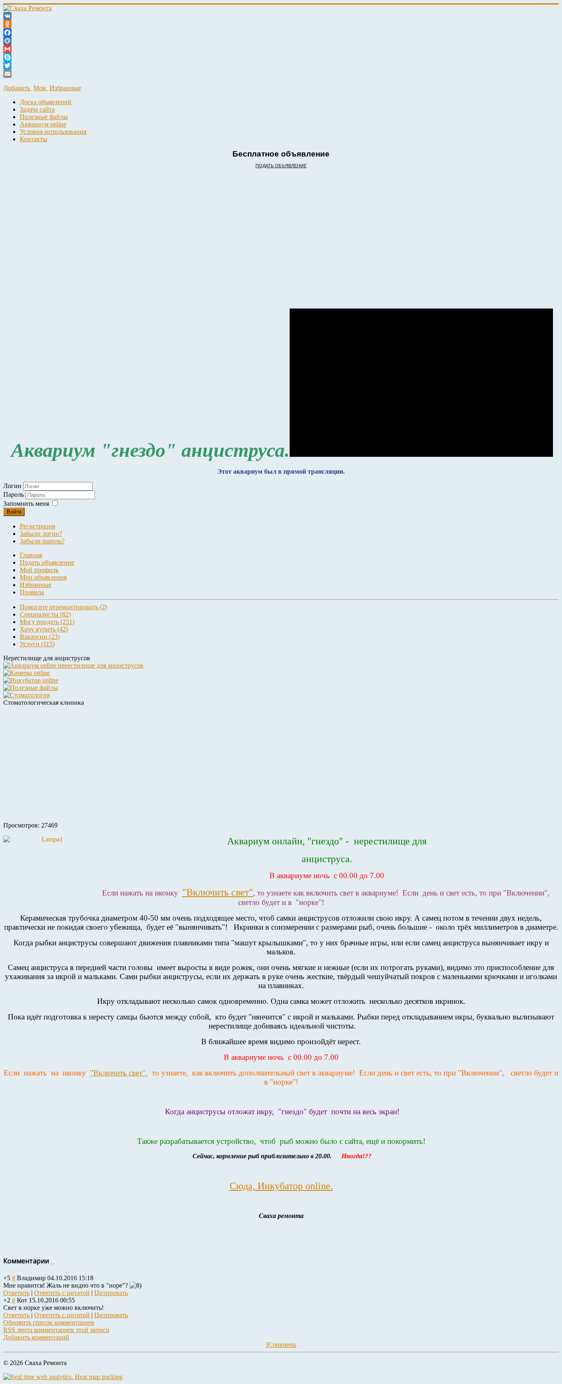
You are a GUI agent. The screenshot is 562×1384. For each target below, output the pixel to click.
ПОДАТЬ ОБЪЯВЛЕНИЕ (281, 165)
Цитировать (111, 1292)
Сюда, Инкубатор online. (281, 1186)
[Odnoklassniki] (281, 24)
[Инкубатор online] (30, 680)
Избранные (65, 87)
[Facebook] (281, 32)
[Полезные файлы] (30, 687)
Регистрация (37, 526)
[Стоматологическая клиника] (26, 695)
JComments (281, 1344)
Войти (14, 512)
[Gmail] (281, 49)
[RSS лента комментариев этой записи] (51, 1260)
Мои (40, 87)
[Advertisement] (250, 230)
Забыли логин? (41, 533)
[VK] (281, 16)
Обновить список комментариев (48, 1322)
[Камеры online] (26, 672)
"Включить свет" (217, 892)
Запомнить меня (26, 503)
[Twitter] (281, 65)
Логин (12, 485)
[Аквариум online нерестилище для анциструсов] (73, 665)
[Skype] (281, 57)
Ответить (16, 1292)
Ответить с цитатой (62, 1292)
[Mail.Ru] (281, 41)
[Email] (281, 74)
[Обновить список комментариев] (53, 1260)
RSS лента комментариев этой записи (56, 1329)
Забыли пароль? (42, 541)
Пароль (14, 494)
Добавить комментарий (36, 1337)
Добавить (17, 87)
